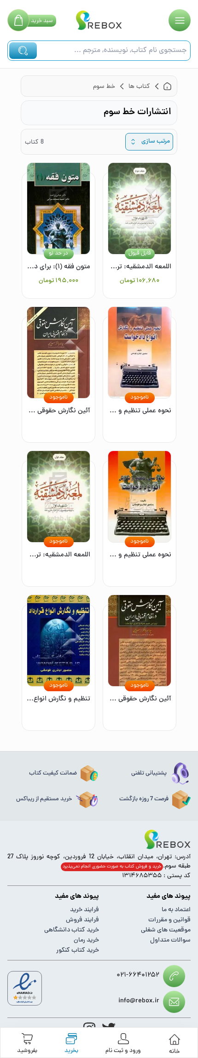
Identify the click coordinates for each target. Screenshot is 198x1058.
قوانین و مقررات (169, 920)
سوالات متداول (170, 940)
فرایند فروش (82, 920)
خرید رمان (86, 940)
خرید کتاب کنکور (77, 950)
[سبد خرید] (18, 20)
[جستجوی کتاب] (23, 50)
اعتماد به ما (176, 910)
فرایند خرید (84, 910)
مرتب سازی (155, 141)
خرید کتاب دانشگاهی (71, 930)
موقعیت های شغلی (166, 930)
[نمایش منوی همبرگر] (180, 20)
